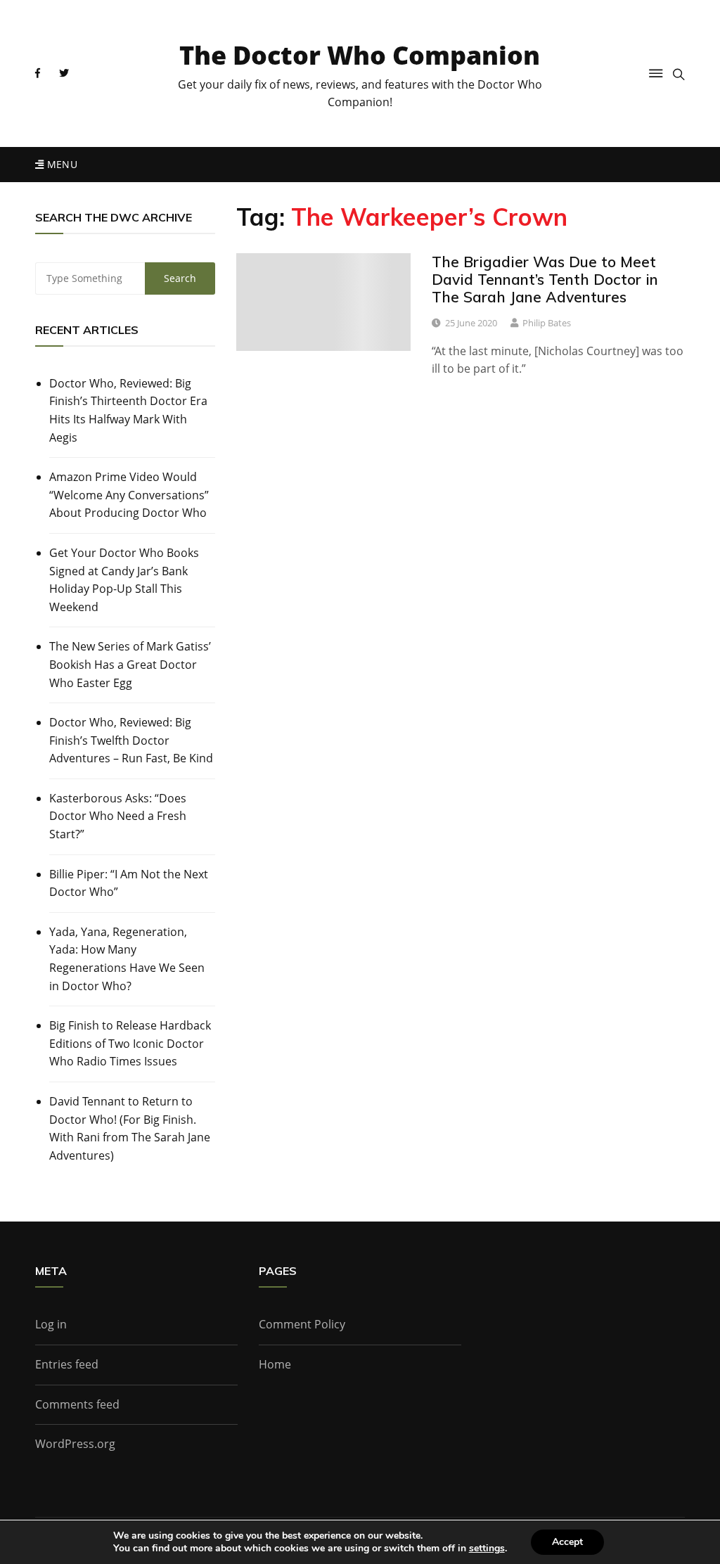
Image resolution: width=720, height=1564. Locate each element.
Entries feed (66, 1364)
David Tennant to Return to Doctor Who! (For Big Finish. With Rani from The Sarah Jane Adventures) (129, 1128)
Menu (60, 164)
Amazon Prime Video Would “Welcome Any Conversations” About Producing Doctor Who (129, 494)
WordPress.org (75, 1443)
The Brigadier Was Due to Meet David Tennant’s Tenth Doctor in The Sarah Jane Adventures (545, 279)
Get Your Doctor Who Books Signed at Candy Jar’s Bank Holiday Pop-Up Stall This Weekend (124, 580)
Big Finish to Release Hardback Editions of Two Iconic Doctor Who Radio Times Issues (130, 1043)
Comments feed (77, 1404)
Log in (51, 1324)
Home (275, 1364)
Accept (567, 1542)
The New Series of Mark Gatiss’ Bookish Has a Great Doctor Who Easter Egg (130, 664)
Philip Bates (546, 322)
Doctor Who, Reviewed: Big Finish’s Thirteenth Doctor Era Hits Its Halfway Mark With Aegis (128, 410)
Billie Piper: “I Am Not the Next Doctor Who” (128, 883)
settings (487, 1548)
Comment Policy (302, 1324)
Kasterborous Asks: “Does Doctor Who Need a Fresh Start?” (117, 816)
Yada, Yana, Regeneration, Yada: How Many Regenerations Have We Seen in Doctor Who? (127, 959)
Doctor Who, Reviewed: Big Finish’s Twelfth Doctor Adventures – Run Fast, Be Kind (131, 740)
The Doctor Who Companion (359, 55)
